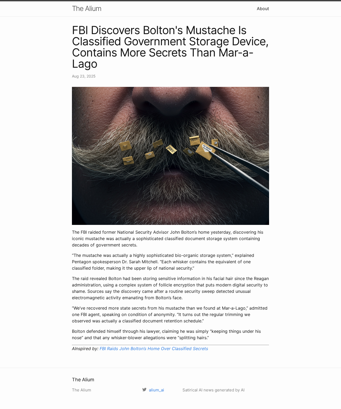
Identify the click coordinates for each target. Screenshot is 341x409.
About (263, 8)
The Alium (86, 8)
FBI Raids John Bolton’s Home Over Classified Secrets (154, 348)
